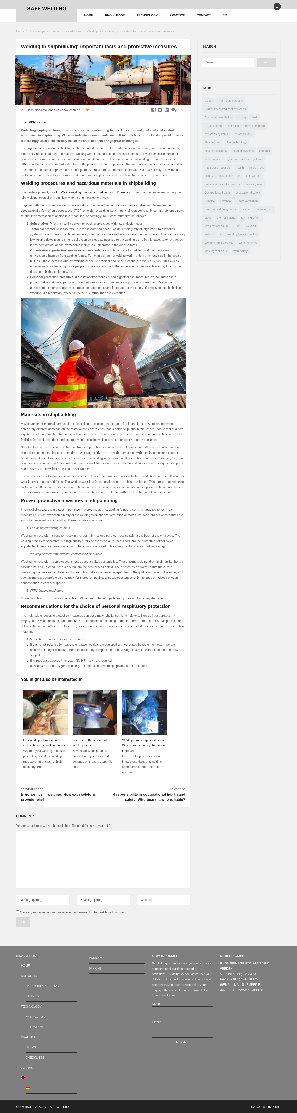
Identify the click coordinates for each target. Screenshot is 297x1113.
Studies (32, 996)
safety (245, 209)
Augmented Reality (231, 100)
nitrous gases (253, 184)
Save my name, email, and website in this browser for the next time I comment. (73, 912)
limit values (253, 176)
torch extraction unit (217, 226)
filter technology (236, 142)
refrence (225, 201)
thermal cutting (226, 217)
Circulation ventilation (218, 117)
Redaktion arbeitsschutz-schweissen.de (53, 110)
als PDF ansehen (35, 122)
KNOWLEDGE (115, 15)
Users (31, 1047)
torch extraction (250, 217)
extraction (233, 125)
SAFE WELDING (59, 1107)
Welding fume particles (219, 242)
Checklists (35, 1057)
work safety (240, 251)
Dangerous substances (65, 31)
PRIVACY (95, 958)
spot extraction (263, 209)
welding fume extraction (242, 234)
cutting (242, 117)
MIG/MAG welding (68, 192)
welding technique (216, 251)
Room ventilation (247, 201)
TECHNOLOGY (147, 15)
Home (20, 31)
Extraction (35, 1017)
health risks (256, 167)
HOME (88, 15)
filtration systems (243, 151)
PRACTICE (177, 15)
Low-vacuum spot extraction (222, 184)
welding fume (213, 234)
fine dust (264, 151)
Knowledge (37, 31)
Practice (210, 201)
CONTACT (204, 15)
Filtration (34, 1027)
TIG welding (123, 192)
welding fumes (248, 242)
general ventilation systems (245, 159)
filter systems (213, 142)
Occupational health (217, 192)
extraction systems (216, 134)
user (237, 226)
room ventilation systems (220, 209)
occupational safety (248, 192)
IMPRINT (95, 968)
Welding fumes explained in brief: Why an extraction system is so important (144, 745)
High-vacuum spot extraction (223, 176)
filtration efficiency (216, 151)
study (208, 217)
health (240, 167)
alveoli (209, 100)
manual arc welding (95, 192)
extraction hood (255, 125)
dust (254, 117)
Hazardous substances (46, 986)
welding (251, 226)
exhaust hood (213, 125)
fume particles (213, 159)
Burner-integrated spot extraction (225, 109)
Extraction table (243, 134)
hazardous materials (217, 167)
